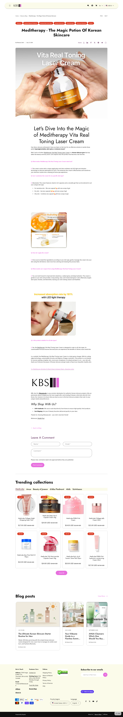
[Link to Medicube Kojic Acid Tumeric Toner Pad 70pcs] (73, 542)
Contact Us (32, 672)
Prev (101, 16)
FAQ (44, 686)
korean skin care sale (46, 23)
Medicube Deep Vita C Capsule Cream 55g (50, 516)
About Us (90, 714)
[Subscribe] (105, 675)
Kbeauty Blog (23, 16)
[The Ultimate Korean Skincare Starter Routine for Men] (38, 614)
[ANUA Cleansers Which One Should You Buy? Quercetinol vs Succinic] (96, 614)
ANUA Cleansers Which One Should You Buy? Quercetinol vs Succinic (96, 636)
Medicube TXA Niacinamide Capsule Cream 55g (50, 557)
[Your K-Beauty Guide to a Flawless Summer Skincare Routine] (73, 614)
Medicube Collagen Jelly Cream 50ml (96, 519)
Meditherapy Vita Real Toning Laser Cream (57, 152)
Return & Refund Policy (47, 676)
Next (106, 16)
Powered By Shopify (20, 714)
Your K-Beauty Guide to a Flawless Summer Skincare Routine (72, 636)
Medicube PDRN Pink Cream (73, 519)
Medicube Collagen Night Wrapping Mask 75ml (26, 519)
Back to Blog (37, 428)
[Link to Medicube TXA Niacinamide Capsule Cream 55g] (50, 542)
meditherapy (70, 23)
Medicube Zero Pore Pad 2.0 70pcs (26, 556)
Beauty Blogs (98, 714)
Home (17, 16)
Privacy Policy (47, 680)
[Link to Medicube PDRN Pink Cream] (73, 505)
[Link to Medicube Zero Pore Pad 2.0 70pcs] (26, 541)
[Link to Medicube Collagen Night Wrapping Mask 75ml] (26, 505)
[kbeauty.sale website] (45, 389)
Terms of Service (48, 683)
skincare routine (81, 23)
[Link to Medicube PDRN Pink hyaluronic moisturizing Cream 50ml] (96, 542)
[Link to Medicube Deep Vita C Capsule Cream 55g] (50, 503)
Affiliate (105, 714)
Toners (91, 23)
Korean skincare (59, 23)
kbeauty (19, 23)
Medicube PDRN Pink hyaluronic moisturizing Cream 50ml (96, 558)
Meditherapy (41, 347)
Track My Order (33, 685)
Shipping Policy (47, 672)
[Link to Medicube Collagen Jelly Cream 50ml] (96, 505)
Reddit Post (40, 418)
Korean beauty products (31, 23)
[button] (10, 5)
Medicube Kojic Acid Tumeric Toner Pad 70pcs (73, 557)
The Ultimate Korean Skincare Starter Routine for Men (34, 635)
